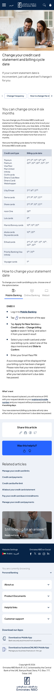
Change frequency (15, 96)
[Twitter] (35, 553)
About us (9, 584)
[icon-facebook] (30, 432)
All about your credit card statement (18, 489)
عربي (11, 5)
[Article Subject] (25, 432)
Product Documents (15, 596)
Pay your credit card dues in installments (20, 496)
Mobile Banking (28, 311)
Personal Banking (10, 572)
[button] (2, 96)
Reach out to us (12, 535)
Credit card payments (12, 477)
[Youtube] (39, 553)
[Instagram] (44, 553)
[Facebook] (31, 553)
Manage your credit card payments (18, 502)
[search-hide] (44, 5)
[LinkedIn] (48, 553)
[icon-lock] (50, 5)
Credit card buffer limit (12, 483)
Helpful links (10, 607)
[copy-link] (20, 432)
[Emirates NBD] (27, 5)
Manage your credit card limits (15, 471)
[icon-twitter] (35, 432)
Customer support (14, 618)
